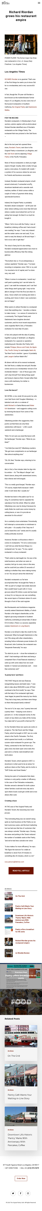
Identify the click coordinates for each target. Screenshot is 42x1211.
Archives (11, 1051)
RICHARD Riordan (11, 79)
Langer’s (11, 357)
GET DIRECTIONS (11, 1168)
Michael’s (11, 405)
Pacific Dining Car (14, 350)
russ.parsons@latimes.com (14, 862)
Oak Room (11, 154)
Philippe (13, 347)
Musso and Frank (23, 347)
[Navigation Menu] (39, 3)
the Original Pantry (18, 107)
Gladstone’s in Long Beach (19, 626)
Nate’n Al (32, 350)
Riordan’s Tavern (15, 147)
